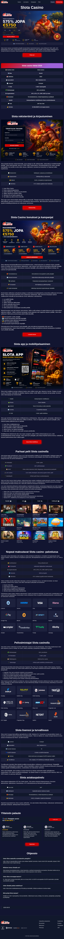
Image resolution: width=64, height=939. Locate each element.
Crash (38, 501)
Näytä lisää (32, 844)
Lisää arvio (55, 819)
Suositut (7, 501)
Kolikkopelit (54, 501)
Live (23, 501)
